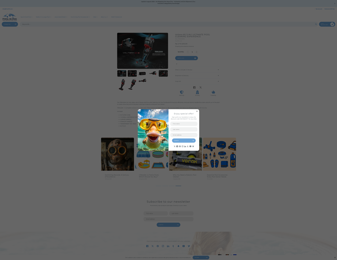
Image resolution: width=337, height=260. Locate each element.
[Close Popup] (197, 111)
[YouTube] (190, 146)
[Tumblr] (188, 146)
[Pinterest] (180, 146)
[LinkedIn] (185, 146)
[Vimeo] (193, 146)
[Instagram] (182, 146)
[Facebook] (177, 146)
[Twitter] (175, 146)
